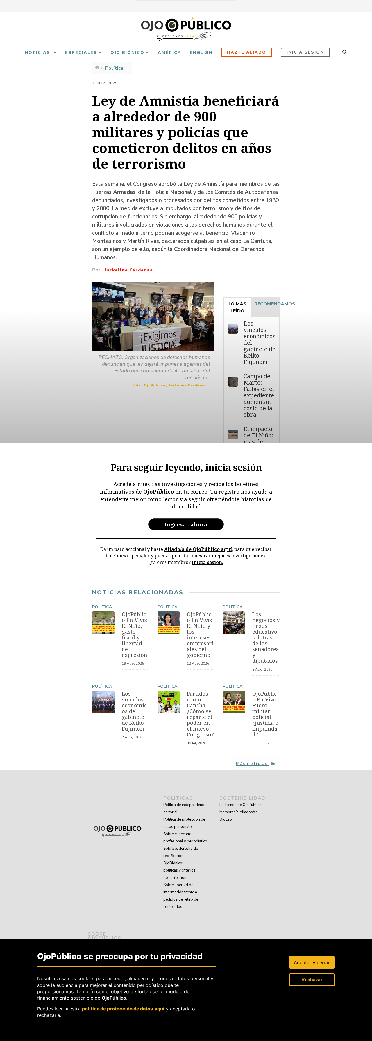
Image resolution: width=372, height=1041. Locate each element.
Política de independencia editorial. (185, 808)
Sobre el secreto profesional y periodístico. (185, 837)
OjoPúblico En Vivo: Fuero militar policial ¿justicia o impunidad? (265, 714)
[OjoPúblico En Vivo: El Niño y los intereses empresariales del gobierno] (169, 622)
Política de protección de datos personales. (184, 823)
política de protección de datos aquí (123, 1009)
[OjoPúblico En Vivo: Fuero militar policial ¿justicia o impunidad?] (234, 702)
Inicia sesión (305, 52)
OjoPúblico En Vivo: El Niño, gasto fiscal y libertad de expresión (134, 634)
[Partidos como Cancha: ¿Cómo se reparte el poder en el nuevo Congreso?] (169, 702)
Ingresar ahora (186, 524)
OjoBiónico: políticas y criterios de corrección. (179, 870)
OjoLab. (226, 819)
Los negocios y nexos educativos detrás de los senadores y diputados (266, 637)
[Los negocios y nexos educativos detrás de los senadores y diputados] (234, 622)
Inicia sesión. (207, 562)
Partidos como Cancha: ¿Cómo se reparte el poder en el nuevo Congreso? (200, 714)
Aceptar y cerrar (312, 962)
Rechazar (311, 979)
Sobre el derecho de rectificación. (180, 852)
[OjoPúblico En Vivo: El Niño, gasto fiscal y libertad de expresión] (103, 622)
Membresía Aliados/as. (239, 812)
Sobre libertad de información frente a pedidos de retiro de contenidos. (180, 895)
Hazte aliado (247, 52)
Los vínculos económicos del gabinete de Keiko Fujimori (134, 711)
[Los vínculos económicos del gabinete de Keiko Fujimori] (103, 702)
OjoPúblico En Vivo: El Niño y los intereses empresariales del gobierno (200, 634)
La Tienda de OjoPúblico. (240, 804)
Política (102, 607)
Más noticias (252, 763)
